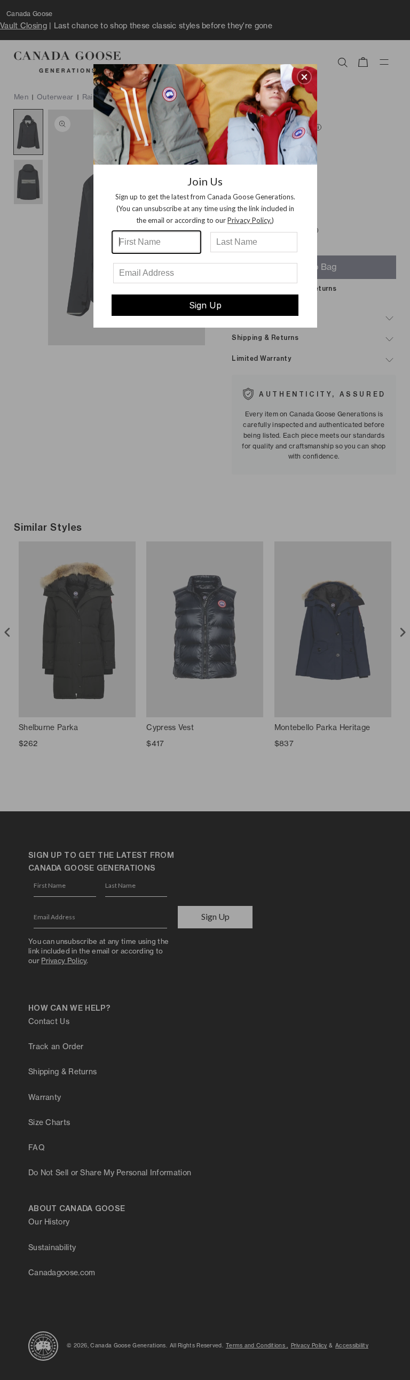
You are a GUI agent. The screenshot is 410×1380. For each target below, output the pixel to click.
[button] (304, 77)
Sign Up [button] (205, 305)
